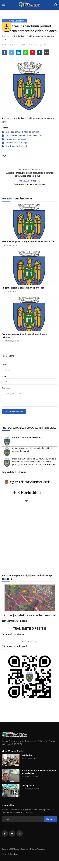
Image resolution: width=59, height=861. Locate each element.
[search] (55, 5)
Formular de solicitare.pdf (16, 142)
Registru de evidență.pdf (16, 146)
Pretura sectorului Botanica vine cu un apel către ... (39, 772)
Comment (6, 388)
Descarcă (36, 437)
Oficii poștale (28, 786)
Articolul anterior (31, 169)
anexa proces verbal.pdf (16, 139)
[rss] (19, 833)
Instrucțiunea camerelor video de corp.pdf (24, 135)
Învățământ (27, 755)
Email (4, 376)
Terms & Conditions (10, 854)
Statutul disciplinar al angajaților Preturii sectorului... (29, 241)
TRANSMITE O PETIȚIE (29, 628)
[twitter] (12, 833)
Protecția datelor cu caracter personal (30, 615)
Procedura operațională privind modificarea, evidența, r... (24, 335)
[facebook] (5, 833)
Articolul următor (28, 181)
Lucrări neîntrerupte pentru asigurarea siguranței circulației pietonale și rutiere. (30, 174)
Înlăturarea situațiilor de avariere (29, 184)
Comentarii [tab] (8, 355)
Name (4, 364)
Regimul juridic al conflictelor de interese (23, 287)
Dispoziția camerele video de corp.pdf (22, 132)
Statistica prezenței (29, 641)
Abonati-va (51, 819)
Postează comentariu (13, 411)
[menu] (3, 5)
